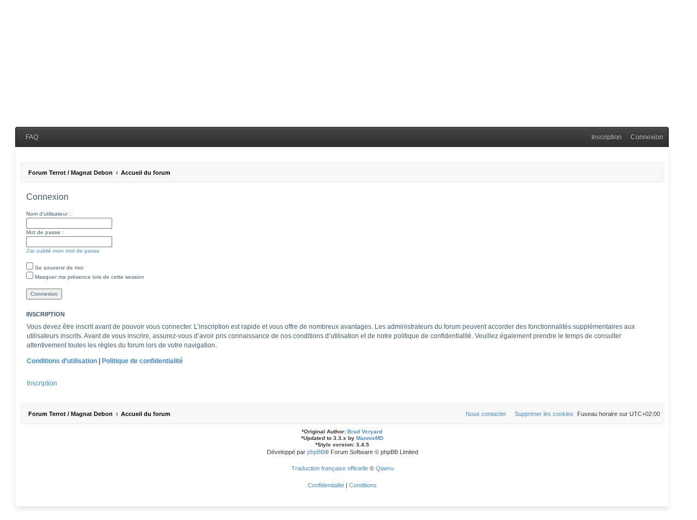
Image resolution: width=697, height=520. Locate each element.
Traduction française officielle (329, 468)
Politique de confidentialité (142, 361)
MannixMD (369, 438)
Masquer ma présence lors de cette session (88, 277)
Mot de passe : (45, 232)
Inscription (42, 383)
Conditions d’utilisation (62, 361)
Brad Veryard (364, 432)
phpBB (316, 452)
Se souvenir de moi (58, 268)
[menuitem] (29, 137)
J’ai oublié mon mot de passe (63, 251)
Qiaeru (385, 468)
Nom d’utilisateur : (48, 214)
